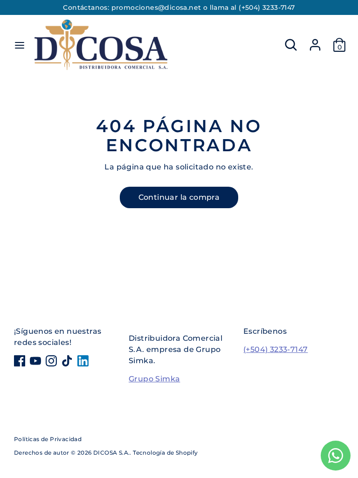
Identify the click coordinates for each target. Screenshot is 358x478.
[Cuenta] (315, 40)
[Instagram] (51, 360)
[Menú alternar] (19, 45)
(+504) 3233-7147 (275, 349)
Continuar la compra (179, 197)
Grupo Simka (154, 378)
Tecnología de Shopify (165, 452)
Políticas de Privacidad (48, 439)
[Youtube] (35, 360)
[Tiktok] (67, 360)
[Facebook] (19, 360)
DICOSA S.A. (111, 452)
